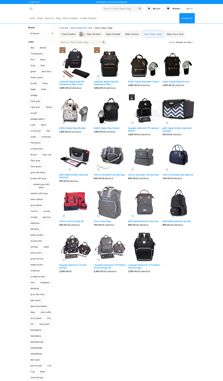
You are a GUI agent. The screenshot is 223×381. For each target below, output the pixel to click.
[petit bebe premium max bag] (144, 202)
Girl (32, 324)
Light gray (35, 107)
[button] (181, 42)
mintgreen (45, 282)
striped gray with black (41, 186)
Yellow (49, 107)
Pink (32, 59)
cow (49, 365)
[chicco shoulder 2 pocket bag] (110, 156)
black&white (36, 353)
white (43, 89)
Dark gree (35, 160)
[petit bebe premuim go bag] (178, 202)
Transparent (36, 53)
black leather (36, 199)
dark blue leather (38, 306)
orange (33, 217)
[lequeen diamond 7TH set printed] (75, 246)
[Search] (140, 8)
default (43, 47)
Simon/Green (36, 377)
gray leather (36, 205)
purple (33, 113)
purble (33, 83)
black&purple (36, 341)
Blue (43, 65)
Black (43, 59)
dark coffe (46, 312)
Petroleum (35, 142)
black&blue (35, 330)
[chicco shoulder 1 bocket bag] (144, 156)
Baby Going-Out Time (81, 28)
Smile (33, 136)
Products (63, 28)
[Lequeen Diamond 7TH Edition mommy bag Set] (110, 246)
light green (35, 300)
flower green (36, 77)
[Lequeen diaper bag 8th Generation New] (110, 63)
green (33, 71)
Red (32, 47)
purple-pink (36, 240)
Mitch (43, 124)
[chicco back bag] (110, 202)
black (42, 371)
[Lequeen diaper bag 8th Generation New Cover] (75, 63)
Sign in (189, 8)
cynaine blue (36, 148)
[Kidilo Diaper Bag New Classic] (144, 63)
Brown (33, 154)
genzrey (47, 217)
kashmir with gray (39, 193)
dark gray (35, 359)
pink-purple (36, 365)
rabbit (46, 246)
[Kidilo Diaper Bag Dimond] (178, 63)
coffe (32, 124)
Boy (49, 318)
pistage (33, 95)
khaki (44, 83)
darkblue (34, 229)
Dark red (46, 154)
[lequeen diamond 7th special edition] (144, 109)
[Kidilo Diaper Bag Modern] (75, 109)
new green (44, 324)
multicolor (35, 270)
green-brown (36, 258)
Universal (45, 136)
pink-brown (36, 252)
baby (32, 312)
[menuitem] (32, 18)
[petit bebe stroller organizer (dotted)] (75, 156)
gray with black (37, 172)
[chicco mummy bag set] (75, 202)
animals (34, 246)
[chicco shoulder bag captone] (178, 156)
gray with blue (37, 294)
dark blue (46, 71)
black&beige (36, 347)
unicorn (34, 211)
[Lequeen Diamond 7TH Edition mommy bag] (144, 246)
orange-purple (37, 276)
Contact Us (187, 18)
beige (33, 89)
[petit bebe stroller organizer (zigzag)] (178, 109)
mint (32, 282)
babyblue (35, 223)
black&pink (35, 336)
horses (46, 211)
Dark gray (35, 101)
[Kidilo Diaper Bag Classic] (110, 109)
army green (36, 318)
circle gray (35, 130)
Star (48, 130)
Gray (32, 65)
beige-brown (36, 264)
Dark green (36, 166)
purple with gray (38, 178)
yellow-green (36, 235)
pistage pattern (37, 119)
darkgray (34, 288)
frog (32, 371)
